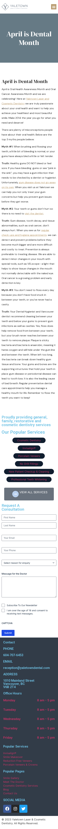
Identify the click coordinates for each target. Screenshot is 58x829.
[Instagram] (15, 809)
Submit (8, 632)
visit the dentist (34, 213)
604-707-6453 (13, 655)
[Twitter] (23, 809)
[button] (53, 6)
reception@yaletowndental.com (26, 668)
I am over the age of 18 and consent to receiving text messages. (27, 612)
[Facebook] (7, 809)
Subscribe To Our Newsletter (22, 605)
